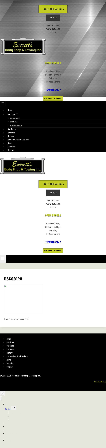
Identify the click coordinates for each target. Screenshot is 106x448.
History (11, 136)
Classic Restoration (16, 126)
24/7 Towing (13, 122)
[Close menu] (0, 398)
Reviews (11, 132)
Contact (11, 150)
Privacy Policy (100, 381)
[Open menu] (3, 259)
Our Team (12, 129)
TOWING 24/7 (53, 90)
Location (11, 146)
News (10, 143)
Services (10, 342)
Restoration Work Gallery (18, 139)
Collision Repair (14, 118)
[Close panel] (2, 393)
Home (10, 110)
